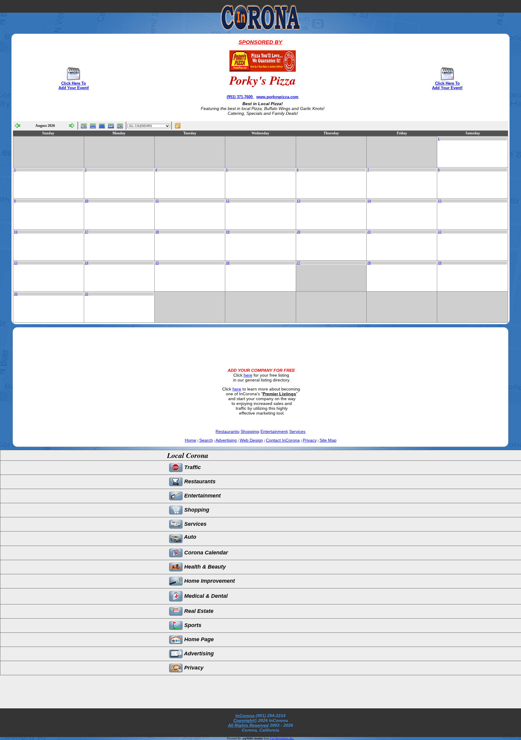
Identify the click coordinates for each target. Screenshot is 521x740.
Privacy (310, 440)
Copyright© (245, 720)
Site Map (328, 440)
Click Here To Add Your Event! (73, 85)
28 (369, 263)
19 (227, 232)
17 (86, 232)
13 (298, 200)
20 (298, 232)
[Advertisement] (260, 343)
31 (86, 294)
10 (86, 200)
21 (369, 232)
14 (369, 200)
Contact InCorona (283, 440)
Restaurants (227, 431)
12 (227, 200)
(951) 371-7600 (240, 97)
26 (227, 263)
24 (86, 263)
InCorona (244, 715)
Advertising (226, 440)
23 (15, 263)
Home (190, 440)
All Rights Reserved (248, 725)
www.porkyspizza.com (277, 97)
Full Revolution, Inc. (282, 738)
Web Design (251, 440)
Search (206, 440)
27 (298, 263)
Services (297, 431)
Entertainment (273, 431)
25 (157, 263)
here (248, 375)
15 (439, 200)
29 (439, 263)
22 (439, 232)
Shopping (250, 431)
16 (15, 232)
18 (157, 232)
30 (15, 294)
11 (157, 200)
